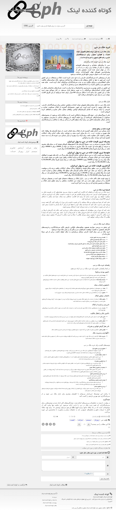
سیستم (88, 420)
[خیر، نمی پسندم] (79, 424)
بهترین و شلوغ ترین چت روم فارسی (30, 91)
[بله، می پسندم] (89, 424)
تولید (35, 148)
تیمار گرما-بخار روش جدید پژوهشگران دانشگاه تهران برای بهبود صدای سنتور (91, 438)
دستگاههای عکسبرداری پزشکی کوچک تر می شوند (98, 441)
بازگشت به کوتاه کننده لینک (16, 485)
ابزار (66, 39)
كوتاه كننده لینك (89, 10)
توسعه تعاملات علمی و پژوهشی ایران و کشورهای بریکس (26, 114)
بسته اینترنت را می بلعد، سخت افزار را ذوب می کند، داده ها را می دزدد (23, 95)
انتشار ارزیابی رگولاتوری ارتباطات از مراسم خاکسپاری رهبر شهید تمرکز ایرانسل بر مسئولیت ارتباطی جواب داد (24, 82)
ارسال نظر (104, 479)
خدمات (13, 151)
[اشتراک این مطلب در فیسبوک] (50, 424)
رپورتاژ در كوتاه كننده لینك (50, 502)
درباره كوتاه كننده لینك (78, 39)
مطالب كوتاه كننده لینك (51, 505)
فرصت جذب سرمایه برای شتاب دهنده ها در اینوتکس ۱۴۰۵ (95, 436)
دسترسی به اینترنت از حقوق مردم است (29, 106)
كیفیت (72, 420)
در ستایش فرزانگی (34, 108)
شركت (80, 420)
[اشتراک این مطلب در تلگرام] (54, 424)
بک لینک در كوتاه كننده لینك (49, 500)
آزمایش (20, 148)
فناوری (12, 148)
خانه (107, 39)
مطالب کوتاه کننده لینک (57, 485)
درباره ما (54, 497)
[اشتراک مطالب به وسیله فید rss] (43, 424)
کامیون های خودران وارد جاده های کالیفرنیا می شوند (97, 444)
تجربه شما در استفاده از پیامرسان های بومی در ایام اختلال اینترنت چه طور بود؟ (23, 87)
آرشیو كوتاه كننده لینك (95, 39)
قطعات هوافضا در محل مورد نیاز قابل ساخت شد (28, 111)
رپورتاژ (58, 39)
